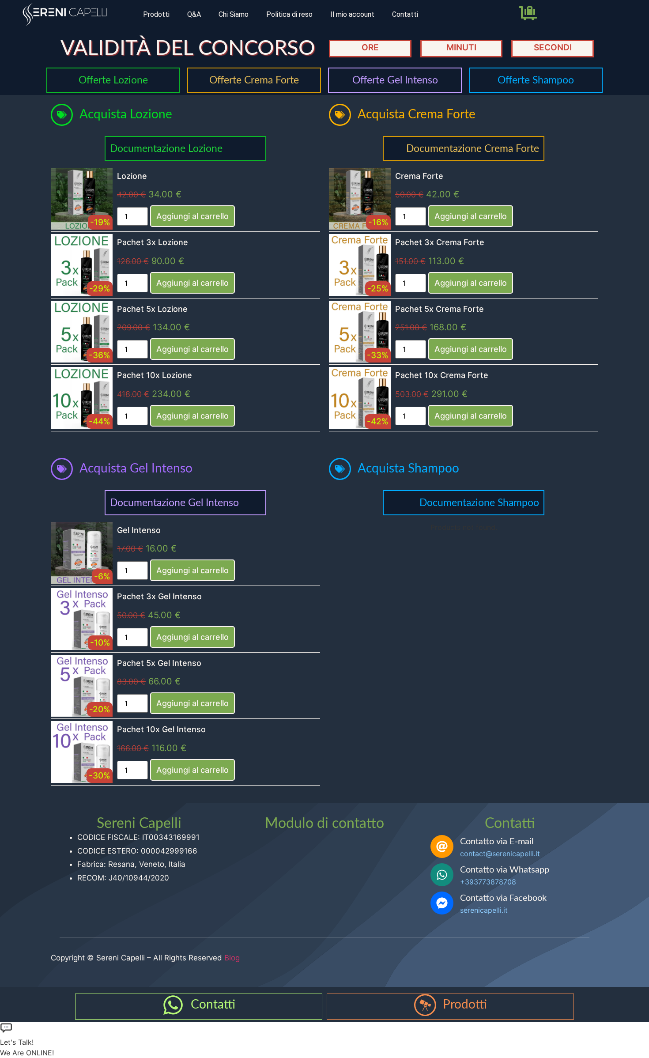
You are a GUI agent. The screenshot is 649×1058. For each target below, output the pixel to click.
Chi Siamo (234, 14)
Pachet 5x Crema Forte (439, 309)
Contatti (405, 14)
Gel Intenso (139, 530)
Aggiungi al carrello (192, 216)
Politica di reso (289, 14)
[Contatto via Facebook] (441, 903)
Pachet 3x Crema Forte (439, 242)
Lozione (132, 176)
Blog (232, 957)
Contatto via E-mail (497, 841)
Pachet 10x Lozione (154, 375)
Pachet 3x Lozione (152, 242)
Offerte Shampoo (536, 80)
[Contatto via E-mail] (441, 846)
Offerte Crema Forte (254, 80)
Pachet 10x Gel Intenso (161, 729)
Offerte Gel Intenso (395, 80)
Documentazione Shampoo (479, 503)
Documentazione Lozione (166, 149)
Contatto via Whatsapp (504, 869)
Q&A (194, 14)
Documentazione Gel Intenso (174, 503)
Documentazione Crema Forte (472, 149)
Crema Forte (419, 176)
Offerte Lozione (113, 80)
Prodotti (156, 14)
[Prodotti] (425, 1005)
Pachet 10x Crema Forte (441, 375)
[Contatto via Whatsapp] (441, 874)
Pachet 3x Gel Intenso (159, 596)
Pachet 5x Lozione (152, 309)
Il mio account (352, 14)
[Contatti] (173, 1005)
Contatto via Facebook (503, 898)
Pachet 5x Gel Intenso (159, 663)
